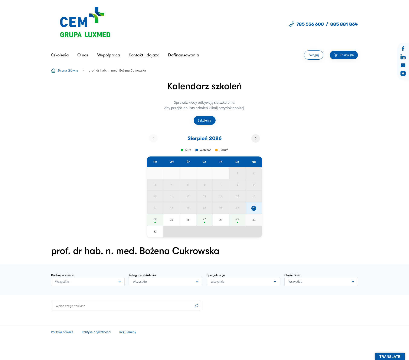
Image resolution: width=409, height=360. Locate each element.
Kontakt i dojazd (144, 55)
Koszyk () (347, 55)
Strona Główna (68, 70)
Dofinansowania (183, 55)
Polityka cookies (62, 332)
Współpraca (108, 55)
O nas (83, 55)
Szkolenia (60, 55)
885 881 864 (344, 24)
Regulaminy (127, 332)
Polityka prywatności (96, 332)
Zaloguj (313, 55)
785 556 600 (310, 24)
